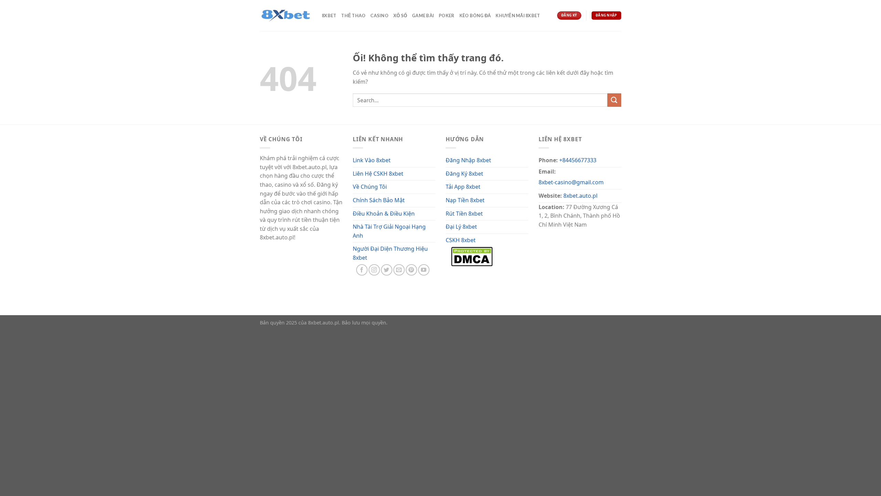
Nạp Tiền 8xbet (465, 200)
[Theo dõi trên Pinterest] (411, 270)
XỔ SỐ (400, 15)
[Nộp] (614, 100)
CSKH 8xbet (461, 240)
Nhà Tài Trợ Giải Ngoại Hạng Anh (389, 231)
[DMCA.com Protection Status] (471, 256)
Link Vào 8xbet (372, 160)
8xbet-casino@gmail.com (571, 182)
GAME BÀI (423, 15)
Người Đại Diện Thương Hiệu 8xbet (390, 253)
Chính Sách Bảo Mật (379, 200)
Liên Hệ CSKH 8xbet (378, 173)
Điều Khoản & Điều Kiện (384, 213)
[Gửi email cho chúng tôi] (399, 270)
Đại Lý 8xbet (461, 226)
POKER (446, 15)
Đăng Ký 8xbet (464, 173)
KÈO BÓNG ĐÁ (475, 15)
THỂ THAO (353, 15)
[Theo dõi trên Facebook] (362, 270)
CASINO (379, 15)
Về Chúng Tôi (370, 186)
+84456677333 (577, 160)
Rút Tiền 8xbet (464, 213)
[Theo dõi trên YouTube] (423, 270)
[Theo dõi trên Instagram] (374, 270)
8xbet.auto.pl (580, 195)
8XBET (329, 15)
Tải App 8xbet (463, 186)
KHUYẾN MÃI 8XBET (518, 15)
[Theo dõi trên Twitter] (386, 270)
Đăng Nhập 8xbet (468, 160)
